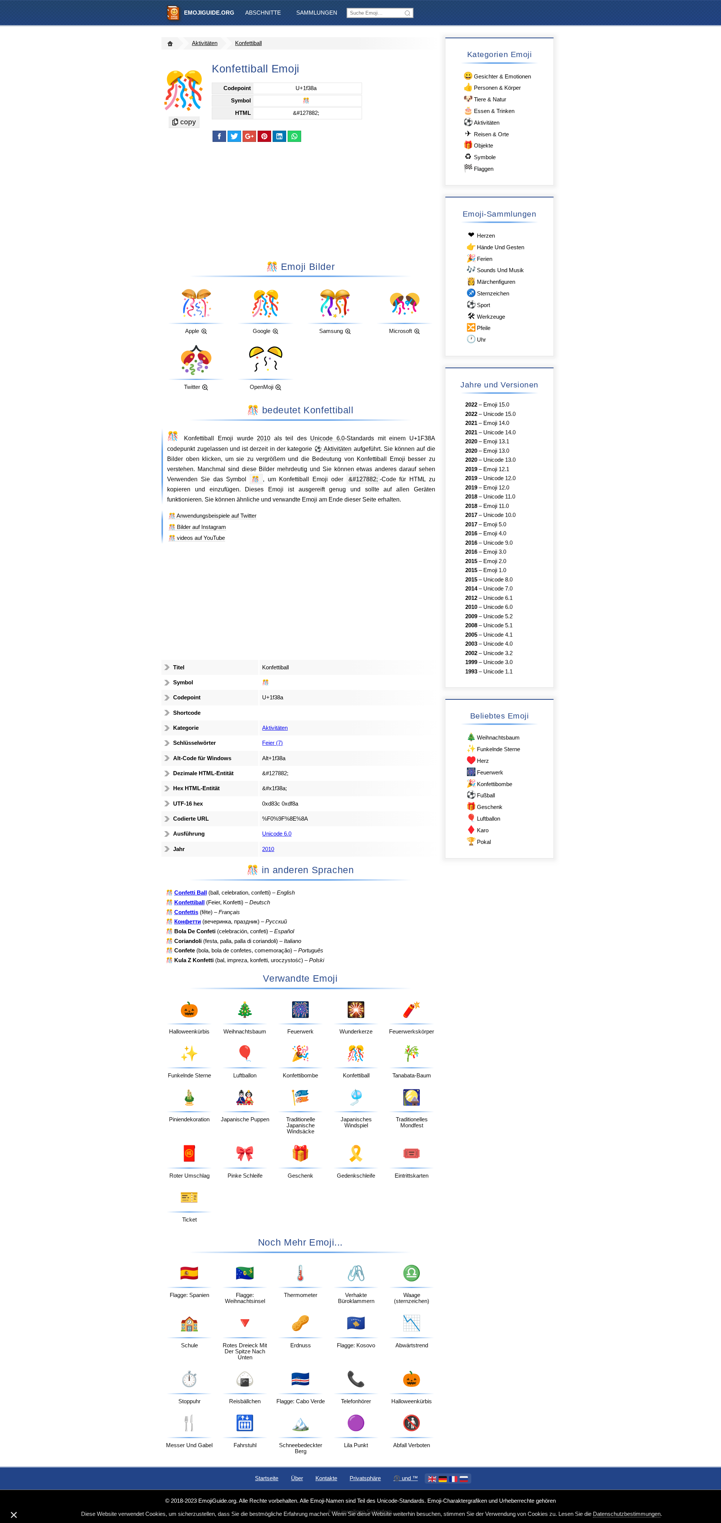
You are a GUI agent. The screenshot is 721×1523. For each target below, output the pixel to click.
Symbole (480, 156)
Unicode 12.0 (499, 478)
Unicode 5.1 (498, 625)
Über (297, 1478)
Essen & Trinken (488, 110)
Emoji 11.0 (496, 506)
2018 (471, 497)
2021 (471, 423)
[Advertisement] (300, 200)
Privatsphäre (365, 1478)
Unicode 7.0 (498, 589)
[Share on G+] (249, 136)
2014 (471, 589)
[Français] (453, 1479)
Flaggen (478, 168)
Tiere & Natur (484, 98)
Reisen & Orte (487, 133)
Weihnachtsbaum (493, 736)
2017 (471, 515)
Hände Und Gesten (495, 246)
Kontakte (326, 1478)
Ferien (479, 258)
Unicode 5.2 (498, 616)
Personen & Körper (492, 87)
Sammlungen (316, 13)
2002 (471, 653)
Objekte (478, 144)
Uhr (476, 338)
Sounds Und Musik (495, 269)
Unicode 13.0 (499, 460)
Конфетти (187, 922)
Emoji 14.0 (496, 423)
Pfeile (478, 327)
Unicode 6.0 (327, 438)
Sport (478, 304)
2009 (471, 616)
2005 (471, 635)
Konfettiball (248, 43)
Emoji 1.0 (494, 570)
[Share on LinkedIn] (279, 136)
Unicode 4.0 (498, 644)
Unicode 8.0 (498, 580)
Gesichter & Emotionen (497, 75)
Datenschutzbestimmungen (627, 1514)
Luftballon (483, 817)
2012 (471, 598)
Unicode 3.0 (498, 662)
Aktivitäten (204, 43)
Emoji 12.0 (496, 488)
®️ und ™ (406, 1478)
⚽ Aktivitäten (334, 448)
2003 (471, 644)
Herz (477, 760)
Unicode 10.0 (499, 515)
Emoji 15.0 (496, 405)
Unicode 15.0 (499, 414)
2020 (471, 441)
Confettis (186, 912)
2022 (471, 405)
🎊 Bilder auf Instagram (197, 527)
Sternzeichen (487, 292)
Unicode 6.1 (498, 598)
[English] (432, 1479)
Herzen (481, 234)
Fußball (480, 794)
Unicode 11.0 (499, 497)
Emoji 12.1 (496, 469)
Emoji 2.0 (494, 561)
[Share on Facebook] (219, 136)
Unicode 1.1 (498, 672)
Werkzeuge (486, 316)
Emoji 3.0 (494, 552)
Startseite (266, 1478)
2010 (263, 438)
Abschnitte (263, 13)
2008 (471, 625)
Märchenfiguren (490, 281)
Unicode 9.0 (498, 543)
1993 (471, 672)
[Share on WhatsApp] (294, 136)
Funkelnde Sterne (493, 748)
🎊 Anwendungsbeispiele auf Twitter (212, 516)
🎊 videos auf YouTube (197, 538)
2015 (471, 561)
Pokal (478, 841)
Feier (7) (272, 743)
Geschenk (484, 806)
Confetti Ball (190, 893)
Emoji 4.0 (494, 533)
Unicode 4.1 (498, 635)
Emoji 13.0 (496, 451)
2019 (471, 469)
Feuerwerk (484, 771)
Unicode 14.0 (499, 432)
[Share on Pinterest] (264, 136)
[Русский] (464, 1479)
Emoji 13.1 (496, 441)
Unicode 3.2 (498, 653)
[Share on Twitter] (234, 136)
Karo (477, 829)
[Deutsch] (442, 1479)
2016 (471, 533)
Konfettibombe (489, 783)
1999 (471, 662)
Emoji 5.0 (494, 524)
